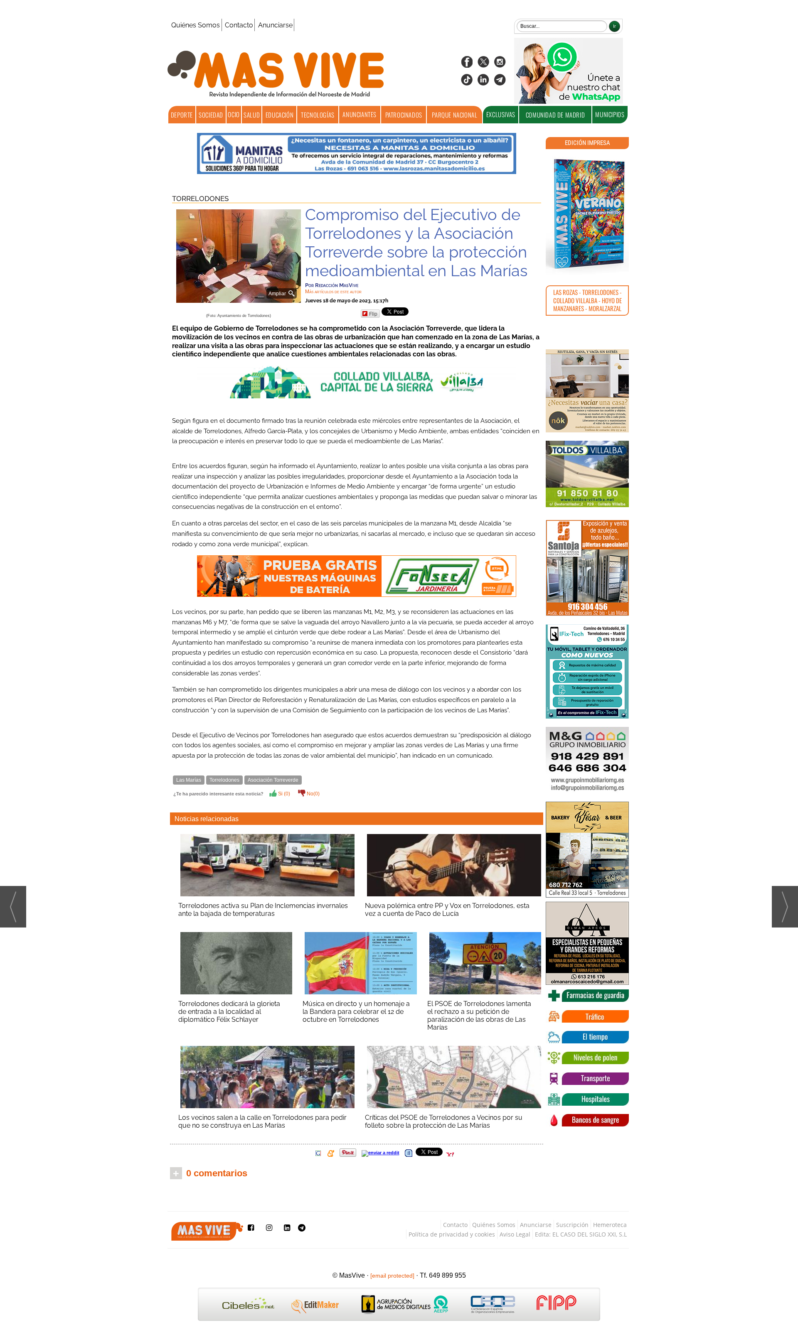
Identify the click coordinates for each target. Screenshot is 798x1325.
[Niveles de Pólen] (587, 1058)
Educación (279, 114)
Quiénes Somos (195, 25)
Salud (252, 114)
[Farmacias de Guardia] (587, 995)
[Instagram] (500, 64)
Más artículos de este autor (333, 291)
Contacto (239, 25)
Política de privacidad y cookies (452, 1234)
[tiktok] (467, 82)
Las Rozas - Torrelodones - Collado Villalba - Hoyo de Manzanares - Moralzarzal (587, 300)
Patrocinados (403, 114)
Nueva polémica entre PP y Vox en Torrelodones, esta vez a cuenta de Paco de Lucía (447, 910)
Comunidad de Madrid (555, 114)
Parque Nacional (454, 114)
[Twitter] (483, 64)
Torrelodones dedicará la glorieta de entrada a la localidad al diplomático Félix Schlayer (229, 1011)
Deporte (182, 114)
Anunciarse (275, 25)
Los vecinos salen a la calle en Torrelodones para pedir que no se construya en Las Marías (262, 1121)
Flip (373, 313)
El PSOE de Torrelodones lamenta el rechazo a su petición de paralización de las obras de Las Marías (479, 1015)
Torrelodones (200, 198)
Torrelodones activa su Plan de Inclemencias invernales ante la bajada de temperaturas (263, 910)
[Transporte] (587, 1078)
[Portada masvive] (587, 214)
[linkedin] (483, 82)
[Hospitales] (587, 1099)
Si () (283, 794)
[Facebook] (467, 64)
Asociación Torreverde (273, 780)
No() (312, 794)
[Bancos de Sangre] (587, 1120)
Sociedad (211, 114)
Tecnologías (318, 114)
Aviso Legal (515, 1234)
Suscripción (572, 1225)
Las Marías (188, 780)
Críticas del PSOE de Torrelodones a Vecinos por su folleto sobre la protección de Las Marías (443, 1121)
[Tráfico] (587, 1016)
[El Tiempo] (587, 1037)
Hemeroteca (610, 1225)
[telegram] (500, 82)
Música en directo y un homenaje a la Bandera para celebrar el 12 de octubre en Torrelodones (356, 1011)
